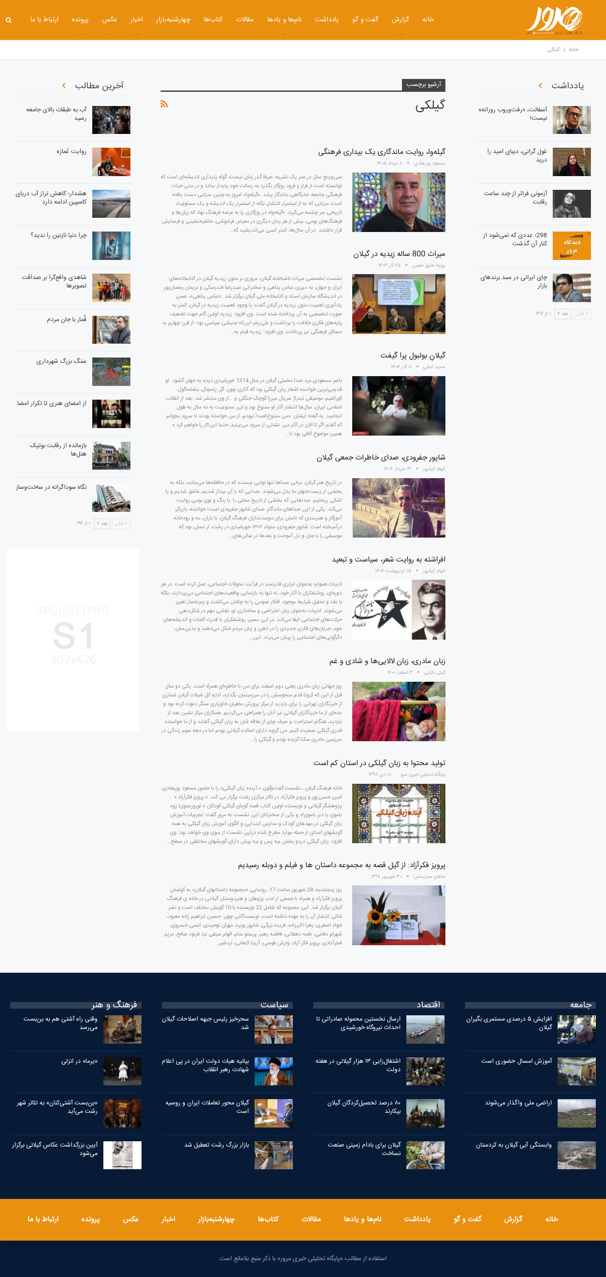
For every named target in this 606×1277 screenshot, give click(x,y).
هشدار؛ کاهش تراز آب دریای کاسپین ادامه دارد (51, 198)
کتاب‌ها (213, 19)
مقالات (245, 19)
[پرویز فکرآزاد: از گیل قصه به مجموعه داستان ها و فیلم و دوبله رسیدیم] (398, 915)
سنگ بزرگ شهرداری (61, 361)
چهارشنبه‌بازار (173, 19)
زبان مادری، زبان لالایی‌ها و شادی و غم (387, 661)
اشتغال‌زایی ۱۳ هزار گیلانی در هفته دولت (358, 1065)
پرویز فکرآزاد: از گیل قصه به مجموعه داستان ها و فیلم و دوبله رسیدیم (341, 865)
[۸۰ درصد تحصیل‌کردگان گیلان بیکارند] (425, 1113)
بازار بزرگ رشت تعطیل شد (216, 1145)
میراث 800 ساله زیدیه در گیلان (399, 254)
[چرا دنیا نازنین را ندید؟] (111, 246)
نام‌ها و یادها (284, 19)
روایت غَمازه (72, 151)
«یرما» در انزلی (79, 1061)
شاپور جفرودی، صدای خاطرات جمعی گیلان (381, 458)
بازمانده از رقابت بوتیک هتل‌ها (58, 450)
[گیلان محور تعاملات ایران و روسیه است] (274, 1113)
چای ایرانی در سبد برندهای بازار (513, 281)
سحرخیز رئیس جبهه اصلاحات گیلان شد (205, 1023)
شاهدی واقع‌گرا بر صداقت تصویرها (54, 281)
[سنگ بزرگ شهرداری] (111, 372)
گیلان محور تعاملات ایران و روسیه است (207, 1107)
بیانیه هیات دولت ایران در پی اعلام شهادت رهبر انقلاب (205, 1065)
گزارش (400, 19)
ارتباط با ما (44, 19)
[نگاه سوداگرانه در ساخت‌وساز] (111, 497)
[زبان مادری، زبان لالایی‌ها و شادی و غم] (398, 711)
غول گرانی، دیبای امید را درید (517, 155)
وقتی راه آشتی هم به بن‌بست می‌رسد (61, 1023)
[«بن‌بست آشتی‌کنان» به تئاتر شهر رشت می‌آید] (122, 1113)
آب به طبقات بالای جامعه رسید (56, 114)
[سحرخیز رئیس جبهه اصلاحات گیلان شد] (274, 1029)
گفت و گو (365, 19)
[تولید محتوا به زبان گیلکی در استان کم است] (398, 813)
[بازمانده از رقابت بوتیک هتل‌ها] (111, 456)
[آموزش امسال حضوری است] (577, 1071)
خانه (428, 19)
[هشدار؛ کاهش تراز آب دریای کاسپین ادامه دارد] (111, 204)
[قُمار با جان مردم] (111, 330)
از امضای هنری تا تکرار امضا (52, 403)
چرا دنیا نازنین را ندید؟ (59, 235)
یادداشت (327, 19)
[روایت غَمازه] (111, 162)
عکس (109, 19)
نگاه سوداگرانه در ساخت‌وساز (51, 487)
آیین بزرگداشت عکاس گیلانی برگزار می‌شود (55, 1149)
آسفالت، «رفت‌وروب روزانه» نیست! (512, 114)
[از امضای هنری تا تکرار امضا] (111, 414)
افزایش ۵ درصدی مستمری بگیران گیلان (509, 1023)
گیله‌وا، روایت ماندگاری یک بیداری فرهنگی (381, 152)
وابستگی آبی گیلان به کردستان (514, 1145)
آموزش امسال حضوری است (516, 1061)
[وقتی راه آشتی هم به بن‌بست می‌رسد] (122, 1029)
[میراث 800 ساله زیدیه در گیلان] (398, 304)
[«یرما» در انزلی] (122, 1071)
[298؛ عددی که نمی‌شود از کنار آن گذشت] (572, 246)
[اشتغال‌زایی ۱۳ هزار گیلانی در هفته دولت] (425, 1071)
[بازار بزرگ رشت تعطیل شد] (274, 1155)
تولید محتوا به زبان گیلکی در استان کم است (379, 763)
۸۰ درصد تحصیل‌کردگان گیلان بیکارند (364, 1107)
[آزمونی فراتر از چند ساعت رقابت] (572, 204)
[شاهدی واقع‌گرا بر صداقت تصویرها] (111, 288)
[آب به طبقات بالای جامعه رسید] (111, 120)
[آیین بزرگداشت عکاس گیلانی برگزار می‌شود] (122, 1155)
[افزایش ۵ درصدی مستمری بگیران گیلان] (577, 1029)
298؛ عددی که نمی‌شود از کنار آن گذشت (515, 239)
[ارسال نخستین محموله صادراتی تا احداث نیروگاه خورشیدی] (425, 1029)
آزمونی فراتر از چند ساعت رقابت (515, 198)
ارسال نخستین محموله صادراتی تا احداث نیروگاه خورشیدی (358, 1023)
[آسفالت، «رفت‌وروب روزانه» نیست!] (572, 120)
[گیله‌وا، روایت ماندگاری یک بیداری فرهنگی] (398, 202)
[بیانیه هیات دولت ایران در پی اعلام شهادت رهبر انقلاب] (274, 1071)
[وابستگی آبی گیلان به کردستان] (577, 1155)
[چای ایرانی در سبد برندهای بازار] (572, 288)
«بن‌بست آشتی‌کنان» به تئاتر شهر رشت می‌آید (57, 1107)
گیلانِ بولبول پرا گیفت (413, 356)
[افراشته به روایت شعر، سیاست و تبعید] (398, 609)
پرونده (80, 19)
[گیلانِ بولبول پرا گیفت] (398, 406)
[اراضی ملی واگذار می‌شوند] (577, 1113)
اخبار (136, 19)
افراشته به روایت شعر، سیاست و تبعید (388, 560)
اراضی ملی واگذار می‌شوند (518, 1103)
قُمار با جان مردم (67, 319)
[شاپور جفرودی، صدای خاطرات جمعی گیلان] (398, 508)
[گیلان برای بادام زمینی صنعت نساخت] (425, 1155)
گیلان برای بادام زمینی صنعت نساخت (364, 1149)
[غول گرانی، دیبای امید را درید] (572, 162)
